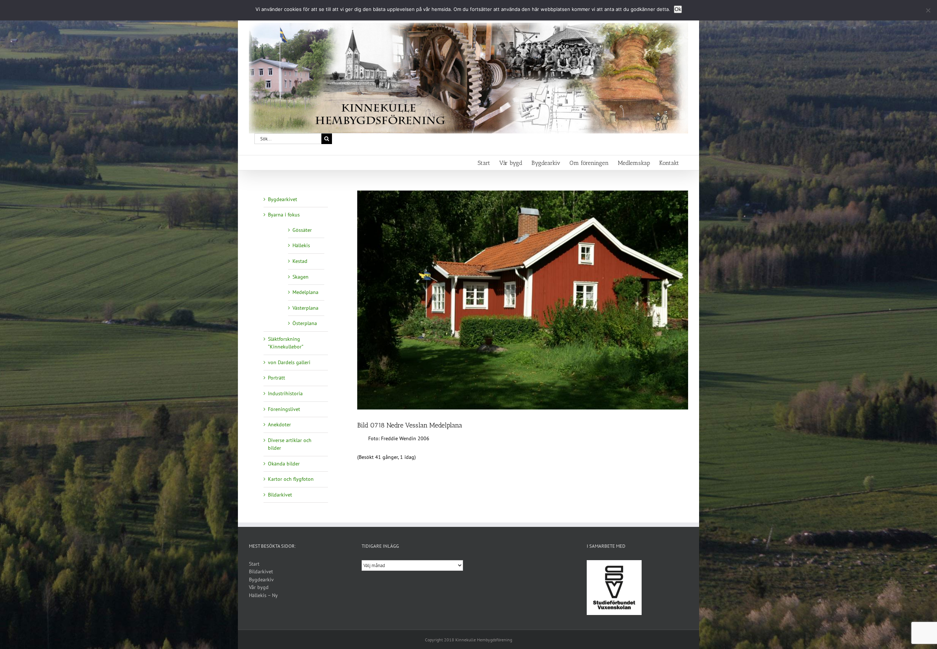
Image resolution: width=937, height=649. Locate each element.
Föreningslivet (284, 409)
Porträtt (276, 377)
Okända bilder (284, 463)
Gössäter (302, 230)
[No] (928, 10)
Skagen (300, 276)
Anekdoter (279, 424)
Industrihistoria (285, 393)
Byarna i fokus (284, 214)
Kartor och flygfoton (291, 479)
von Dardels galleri (289, 362)
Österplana (304, 323)
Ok (678, 9)
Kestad (299, 261)
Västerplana (305, 308)
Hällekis (301, 245)
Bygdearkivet (282, 199)
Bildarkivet (280, 494)
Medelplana (305, 292)
